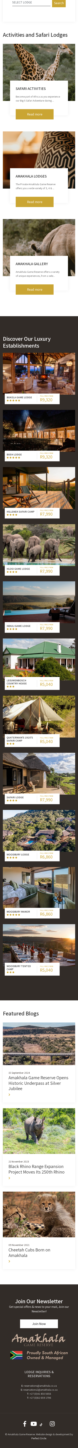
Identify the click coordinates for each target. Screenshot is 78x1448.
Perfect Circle (38, 1438)
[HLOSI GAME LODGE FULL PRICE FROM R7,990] (39, 545)
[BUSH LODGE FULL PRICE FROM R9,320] (39, 431)
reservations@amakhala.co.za (40, 1385)
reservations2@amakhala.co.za (40, 1389)
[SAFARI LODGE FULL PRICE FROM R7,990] (39, 774)
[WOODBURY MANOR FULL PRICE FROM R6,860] (39, 888)
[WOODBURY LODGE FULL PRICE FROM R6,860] (39, 831)
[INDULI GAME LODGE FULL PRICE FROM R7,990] (39, 602)
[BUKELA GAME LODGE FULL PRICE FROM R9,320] (39, 374)
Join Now (39, 1324)
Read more (34, 114)
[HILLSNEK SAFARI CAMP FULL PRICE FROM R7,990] (39, 488)
